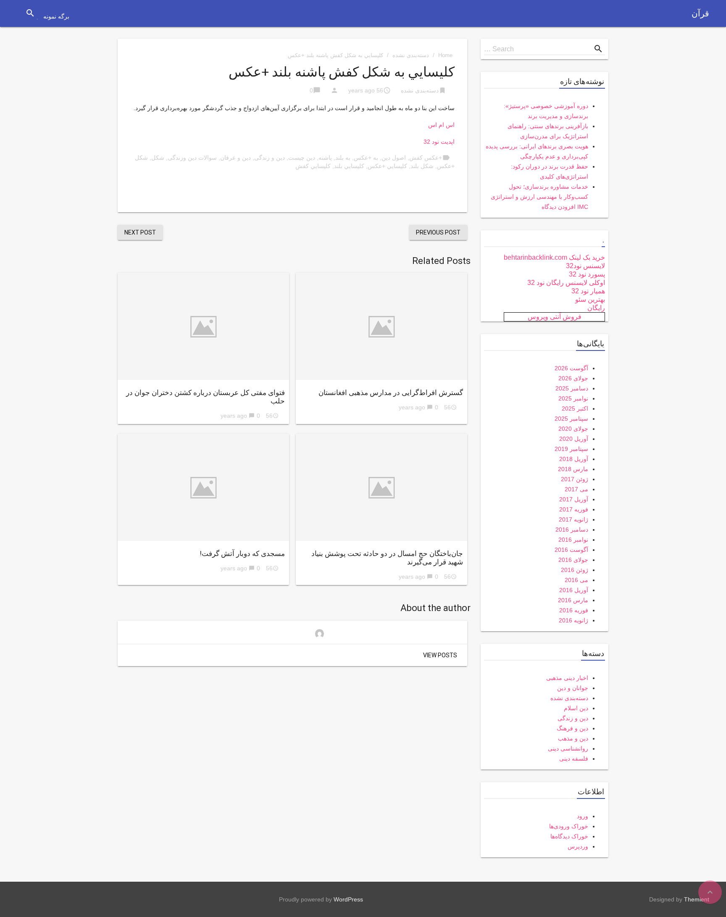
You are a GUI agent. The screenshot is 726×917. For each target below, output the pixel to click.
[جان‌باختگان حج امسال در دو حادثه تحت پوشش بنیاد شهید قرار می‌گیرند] (381, 487)
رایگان (596, 307)
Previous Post (438, 232)
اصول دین (393, 157)
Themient (696, 899)
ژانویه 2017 (573, 519)
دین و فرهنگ (572, 728)
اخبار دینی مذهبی (567, 678)
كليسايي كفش (313, 166)
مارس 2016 (573, 600)
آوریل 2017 (573, 499)
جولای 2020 (573, 428)
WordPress (348, 899)
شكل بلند (422, 166)
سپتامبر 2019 (571, 448)
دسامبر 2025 (571, 388)
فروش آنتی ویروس (554, 316)
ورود (582, 816)
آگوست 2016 (571, 549)
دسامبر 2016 (571, 529)
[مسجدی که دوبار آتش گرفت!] (203, 487)
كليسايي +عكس (387, 166)
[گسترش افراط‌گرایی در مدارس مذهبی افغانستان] (381, 326)
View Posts (440, 655)
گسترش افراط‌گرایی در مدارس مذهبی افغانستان (390, 392)
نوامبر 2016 (573, 539)
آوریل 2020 (573, 438)
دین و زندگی (269, 157)
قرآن (700, 13)
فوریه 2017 (573, 509)
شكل (157, 157)
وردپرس (578, 846)
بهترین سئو (590, 299)
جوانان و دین (572, 688)
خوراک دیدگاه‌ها (569, 836)
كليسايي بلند (349, 166)
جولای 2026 (573, 378)
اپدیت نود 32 (439, 141)
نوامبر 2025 (573, 398)
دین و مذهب (573, 738)
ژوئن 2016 (574, 570)
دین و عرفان (235, 157)
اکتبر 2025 (575, 408)
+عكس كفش (425, 157)
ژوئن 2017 (574, 479)
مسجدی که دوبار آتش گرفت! (242, 553)
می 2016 (576, 580)
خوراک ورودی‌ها (568, 826)
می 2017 (576, 489)
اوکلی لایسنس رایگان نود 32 (566, 282)
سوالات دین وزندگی (192, 157)
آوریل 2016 (573, 590)
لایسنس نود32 (585, 265)
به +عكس (366, 157)
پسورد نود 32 (587, 274)
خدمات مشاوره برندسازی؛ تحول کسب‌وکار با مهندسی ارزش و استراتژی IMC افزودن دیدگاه (539, 196)
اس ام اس (441, 124)
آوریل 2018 (573, 459)
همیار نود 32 (588, 291)
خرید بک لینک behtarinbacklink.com (554, 257)
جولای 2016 (573, 559)
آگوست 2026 (571, 368)
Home (445, 55)
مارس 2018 (573, 469)
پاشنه (325, 157)
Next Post (140, 232)
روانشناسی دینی (568, 748)
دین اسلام (576, 708)
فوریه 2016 (573, 610)
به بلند (342, 157)
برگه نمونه (56, 16)
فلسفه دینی (573, 758)
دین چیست (301, 157)
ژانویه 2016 (573, 620)
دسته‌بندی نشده (410, 55)
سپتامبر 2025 (571, 418)
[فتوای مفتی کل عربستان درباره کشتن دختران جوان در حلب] (203, 326)
